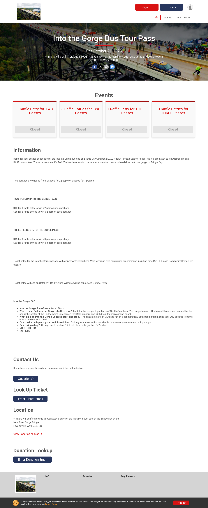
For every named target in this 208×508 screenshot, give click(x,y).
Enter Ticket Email (30, 399)
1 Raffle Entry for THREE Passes (127, 111)
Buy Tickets (183, 17)
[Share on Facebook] (94, 66)
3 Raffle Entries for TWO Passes (80, 111)
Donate (171, 7)
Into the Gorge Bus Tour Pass (104, 38)
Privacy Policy (51, 504)
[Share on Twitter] (100, 66)
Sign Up (147, 7)
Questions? (26, 379)
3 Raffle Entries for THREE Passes (173, 111)
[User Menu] (190, 7)
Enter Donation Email (32, 459)
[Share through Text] (112, 66)
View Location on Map (26, 434)
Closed (35, 129)
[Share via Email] (106, 66)
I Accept (181, 502)
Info (156, 17)
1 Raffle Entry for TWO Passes (35, 111)
